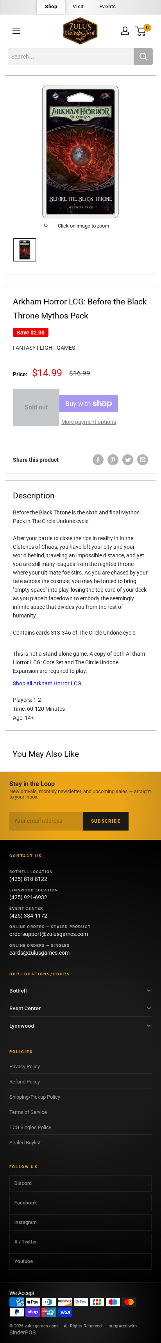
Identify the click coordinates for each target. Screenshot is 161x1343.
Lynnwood (21, 1026)
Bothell (18, 990)
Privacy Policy (24, 1066)
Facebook (25, 1203)
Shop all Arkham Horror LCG (47, 683)
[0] (141, 31)
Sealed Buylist (25, 1143)
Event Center (25, 1008)
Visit (78, 6)
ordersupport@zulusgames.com (48, 934)
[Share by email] (142, 459)
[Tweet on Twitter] (127, 459)
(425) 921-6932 (28, 897)
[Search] (143, 56)
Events (107, 6)
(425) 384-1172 (28, 916)
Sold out (36, 407)
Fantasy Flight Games (44, 348)
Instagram (25, 1222)
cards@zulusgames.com (39, 953)
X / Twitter (25, 1242)
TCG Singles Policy (30, 1127)
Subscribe (106, 821)
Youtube (23, 1261)
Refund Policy (24, 1082)
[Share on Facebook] (98, 459)
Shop (51, 6)
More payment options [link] (88, 422)
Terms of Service (28, 1112)
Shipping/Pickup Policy (34, 1097)
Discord (23, 1183)
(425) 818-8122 (28, 879)
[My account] (125, 31)
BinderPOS (22, 1332)
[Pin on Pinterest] (112, 459)
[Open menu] (16, 31)
